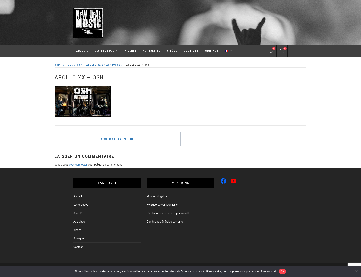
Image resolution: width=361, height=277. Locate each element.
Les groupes (105, 50)
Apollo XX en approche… (118, 139)
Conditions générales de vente (165, 221)
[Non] (356, 271)
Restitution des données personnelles (169, 213)
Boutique (191, 50)
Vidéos (172, 50)
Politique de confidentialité (162, 204)
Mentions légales (157, 196)
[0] (271, 52)
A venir (130, 50)
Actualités (152, 50)
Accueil (82, 50)
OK (282, 271)
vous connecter (78, 164)
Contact (211, 50)
